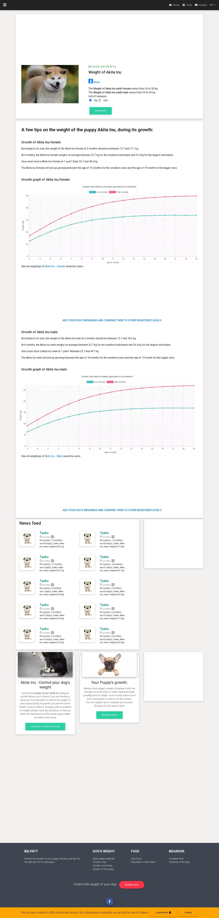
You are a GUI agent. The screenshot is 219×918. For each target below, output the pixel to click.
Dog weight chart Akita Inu (45, 726)
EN (211, 5)
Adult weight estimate (103, 858)
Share (96, 82)
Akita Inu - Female (55, 266)
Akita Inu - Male (53, 456)
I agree (188, 912)
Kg (95, 100)
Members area (109, 715)
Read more (100, 111)
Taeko (44, 533)
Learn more (162, 912)
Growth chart (99, 862)
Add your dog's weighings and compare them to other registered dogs (111, 320)
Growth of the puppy (103, 869)
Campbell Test (176, 858)
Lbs (105, 100)
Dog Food (136, 858)
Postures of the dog (179, 862)
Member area (132, 885)
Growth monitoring (102, 865)
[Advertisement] (109, 39)
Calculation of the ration (143, 862)
